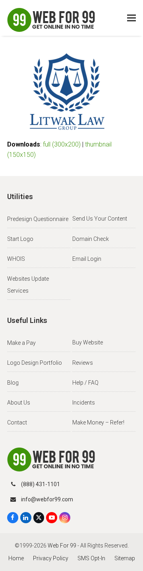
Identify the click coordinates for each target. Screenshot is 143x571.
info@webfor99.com (47, 499)
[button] (131, 18)
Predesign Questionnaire (37, 219)
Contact (17, 422)
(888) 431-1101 (40, 484)
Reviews (82, 363)
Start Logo (20, 239)
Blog (13, 382)
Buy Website (87, 342)
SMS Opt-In (91, 558)
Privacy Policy (50, 558)
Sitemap (124, 558)
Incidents (83, 402)
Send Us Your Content (99, 218)
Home (16, 558)
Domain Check (90, 239)
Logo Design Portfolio (34, 363)
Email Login (86, 259)
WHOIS (16, 259)
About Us (18, 402)
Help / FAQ (85, 382)
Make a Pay (21, 343)
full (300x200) (62, 144)
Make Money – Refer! (98, 422)
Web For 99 (62, 545)
